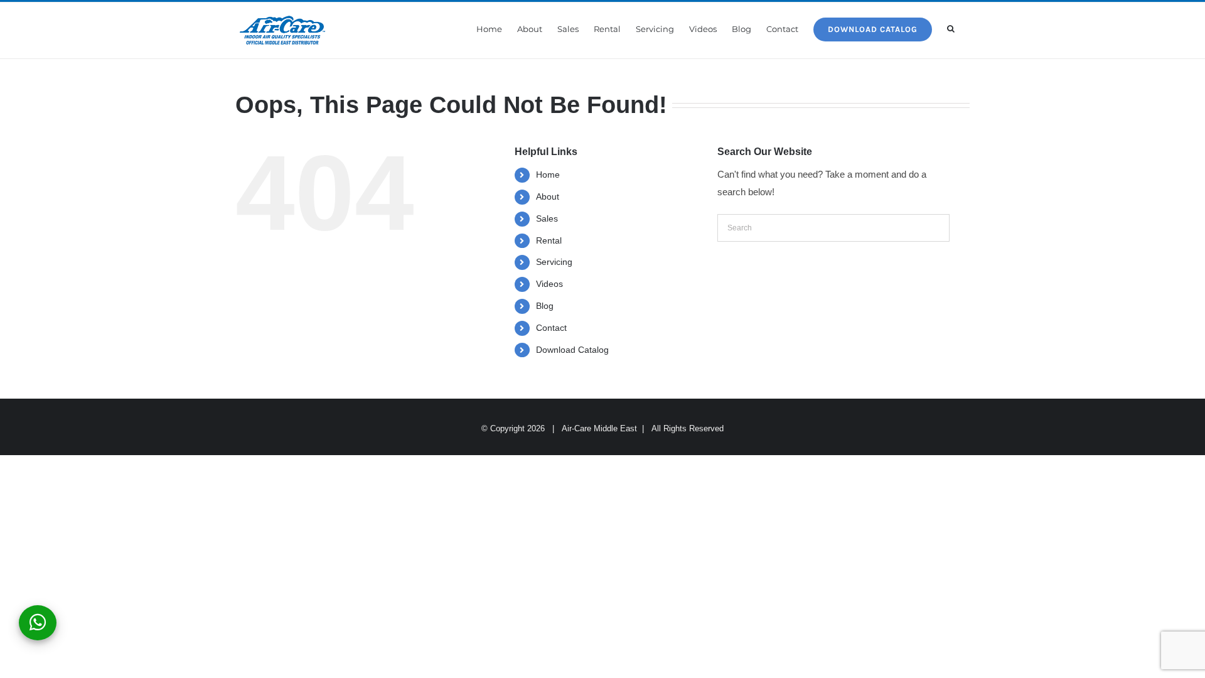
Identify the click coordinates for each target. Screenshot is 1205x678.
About (547, 196)
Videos (549, 284)
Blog (545, 306)
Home (548, 175)
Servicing (554, 262)
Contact (551, 328)
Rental (549, 240)
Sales (547, 218)
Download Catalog (572, 350)
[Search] (951, 29)
